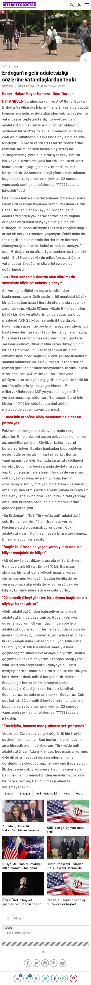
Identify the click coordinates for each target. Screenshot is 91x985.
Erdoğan (25, 793)
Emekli (9, 793)
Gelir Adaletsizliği (46, 793)
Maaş (66, 793)
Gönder (8, 928)
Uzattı (79, 793)
